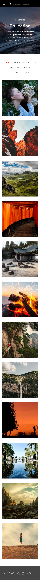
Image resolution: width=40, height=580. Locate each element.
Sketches (15, 73)
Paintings (14, 67)
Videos (26, 73)
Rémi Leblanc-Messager (20, 4)
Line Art (30, 62)
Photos (27, 67)
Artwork (18, 62)
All (7, 62)
